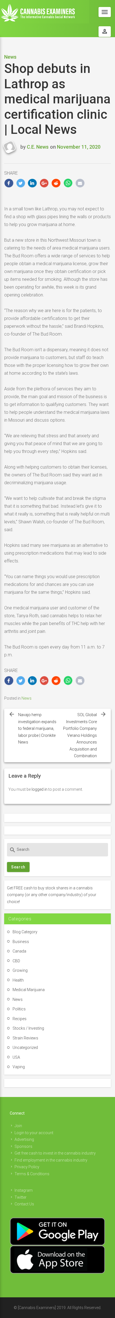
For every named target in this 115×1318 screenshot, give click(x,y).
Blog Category (25, 932)
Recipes (20, 1019)
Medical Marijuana (29, 989)
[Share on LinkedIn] (32, 183)
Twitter (21, 1197)
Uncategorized (25, 1047)
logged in (39, 789)
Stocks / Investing (28, 1028)
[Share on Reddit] (56, 183)
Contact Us (24, 1204)
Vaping (19, 1067)
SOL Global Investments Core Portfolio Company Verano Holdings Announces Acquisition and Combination (80, 735)
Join (18, 1126)
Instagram (24, 1190)
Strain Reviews (25, 1038)
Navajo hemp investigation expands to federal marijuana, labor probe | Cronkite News (37, 728)
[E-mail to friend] (80, 183)
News (10, 57)
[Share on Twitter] (20, 183)
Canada (19, 951)
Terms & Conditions (32, 1174)
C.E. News (38, 147)
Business (21, 941)
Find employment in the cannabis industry (51, 1160)
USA (16, 1057)
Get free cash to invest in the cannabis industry (55, 1153)
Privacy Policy (27, 1167)
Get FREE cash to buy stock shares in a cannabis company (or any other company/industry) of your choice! (51, 895)
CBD (16, 961)
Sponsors (23, 1146)
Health (18, 980)
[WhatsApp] (68, 183)
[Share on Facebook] (8, 183)
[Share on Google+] (44, 183)
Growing (20, 970)
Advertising (24, 1139)
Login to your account (34, 1133)
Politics (19, 1009)
